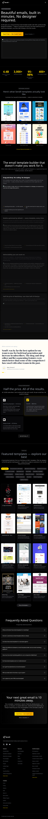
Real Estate (28, 471)
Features (4, 788)
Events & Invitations (8, 474)
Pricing (4, 785)
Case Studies (20, 763)
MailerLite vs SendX (36, 763)
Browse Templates (29, 34)
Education (29, 476)
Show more (5, 775)
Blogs (19, 756)
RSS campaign (5, 761)
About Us (4, 793)
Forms (4, 768)
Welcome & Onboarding (30, 468)
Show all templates (23, 605)
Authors (4, 800)
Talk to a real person (23, 717)
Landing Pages (5, 766)
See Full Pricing (23, 436)
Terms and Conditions (7, 803)
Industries (19, 753)
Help (4, 790)
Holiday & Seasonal (19, 474)
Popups (4, 763)
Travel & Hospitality (38, 476)
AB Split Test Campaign (7, 756)
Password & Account (41, 468)
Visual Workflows (6, 771)
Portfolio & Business (20, 476)
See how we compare (7, 329)
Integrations (20, 761)
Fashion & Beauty (10, 476)
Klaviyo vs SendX (35, 761)
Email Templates (21, 751)
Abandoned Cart (20, 471)
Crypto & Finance (24, 479)
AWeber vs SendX (35, 771)
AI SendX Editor (6, 751)
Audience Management (7, 773)
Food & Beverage (40, 474)
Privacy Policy (5, 805)
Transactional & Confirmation (16, 468)
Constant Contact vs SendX (37, 758)
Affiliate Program (6, 798)
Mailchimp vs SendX (36, 753)
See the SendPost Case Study (8, 289)
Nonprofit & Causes (30, 474)
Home (4, 783)
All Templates (5, 468)
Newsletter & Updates (37, 471)
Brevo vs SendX (35, 766)
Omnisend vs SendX (36, 768)
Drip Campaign (6, 758)
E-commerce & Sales (10, 471)
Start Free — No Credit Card (12, 34)
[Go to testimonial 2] (4, 372)
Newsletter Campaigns (7, 753)
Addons (19, 758)
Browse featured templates (23, 149)
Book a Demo (5, 795)
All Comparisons (35, 751)
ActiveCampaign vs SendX (37, 756)
